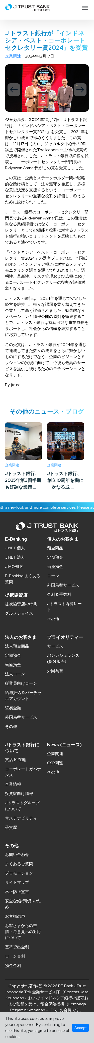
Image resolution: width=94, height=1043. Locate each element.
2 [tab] (49, 107)
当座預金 (55, 566)
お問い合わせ (17, 854)
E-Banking (16, 539)
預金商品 (55, 548)
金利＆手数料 (59, 594)
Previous (14, 89)
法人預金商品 (17, 646)
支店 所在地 (15, 759)
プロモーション (19, 873)
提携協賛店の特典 (21, 604)
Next (80, 89)
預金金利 (13, 965)
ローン (53, 575)
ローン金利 (15, 956)
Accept (80, 1027)
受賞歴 (11, 827)
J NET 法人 (15, 557)
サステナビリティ (21, 818)
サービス (55, 646)
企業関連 (13, 56)
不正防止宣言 (17, 891)
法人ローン (15, 674)
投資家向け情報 (19, 793)
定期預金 (55, 557)
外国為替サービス (63, 585)
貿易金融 (13, 708)
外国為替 (55, 670)
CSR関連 (55, 763)
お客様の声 (15, 916)
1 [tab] (45, 107)
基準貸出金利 (17, 947)
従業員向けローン (21, 683)
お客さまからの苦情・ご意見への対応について (23, 931)
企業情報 (13, 784)
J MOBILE (14, 566)
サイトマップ (17, 882)
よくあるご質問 (19, 863)
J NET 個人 (15, 548)
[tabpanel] (47, 88)
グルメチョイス (19, 613)
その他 (53, 619)
